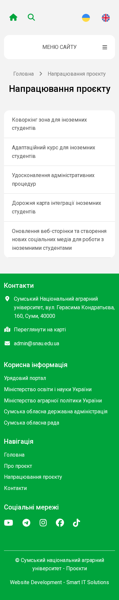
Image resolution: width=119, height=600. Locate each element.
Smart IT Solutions (87, 582)
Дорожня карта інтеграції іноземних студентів (56, 207)
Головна (23, 74)
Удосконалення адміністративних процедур (53, 179)
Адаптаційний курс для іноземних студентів (53, 151)
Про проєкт (18, 466)
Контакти (15, 488)
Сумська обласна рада (31, 423)
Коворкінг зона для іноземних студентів (49, 124)
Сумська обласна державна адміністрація (55, 411)
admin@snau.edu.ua (36, 343)
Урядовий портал (25, 378)
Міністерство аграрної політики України (53, 400)
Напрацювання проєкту (33, 477)
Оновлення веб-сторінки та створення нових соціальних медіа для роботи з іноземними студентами (59, 239)
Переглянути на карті (40, 329)
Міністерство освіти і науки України (48, 389)
